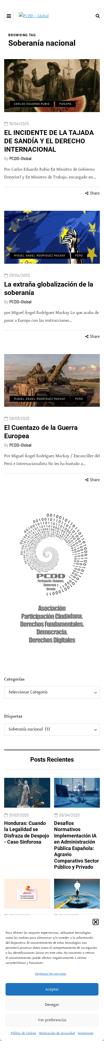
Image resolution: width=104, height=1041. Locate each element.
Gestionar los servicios (50, 973)
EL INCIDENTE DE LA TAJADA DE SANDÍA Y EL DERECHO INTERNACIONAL (49, 141)
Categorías (14, 679)
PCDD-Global (20, 158)
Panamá (65, 103)
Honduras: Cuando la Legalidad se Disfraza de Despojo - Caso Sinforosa (26, 832)
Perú (79, 255)
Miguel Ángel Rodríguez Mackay (39, 255)
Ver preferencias (52, 1020)
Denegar (52, 1004)
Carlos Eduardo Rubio (32, 103)
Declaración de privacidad (57, 1033)
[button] (95, 922)
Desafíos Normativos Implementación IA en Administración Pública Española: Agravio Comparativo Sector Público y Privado (76, 845)
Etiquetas (13, 716)
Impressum (85, 1033)
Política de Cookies (23, 1033)
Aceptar (52, 989)
